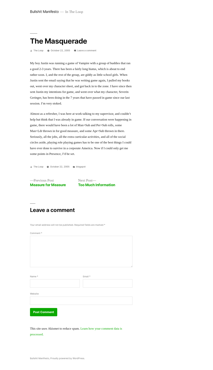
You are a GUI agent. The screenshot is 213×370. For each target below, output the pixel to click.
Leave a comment (86, 50)
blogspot (81, 166)
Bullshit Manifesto (44, 11)
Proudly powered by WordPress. (67, 358)
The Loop (38, 50)
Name (34, 276)
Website (34, 293)
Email (86, 276)
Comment (36, 233)
